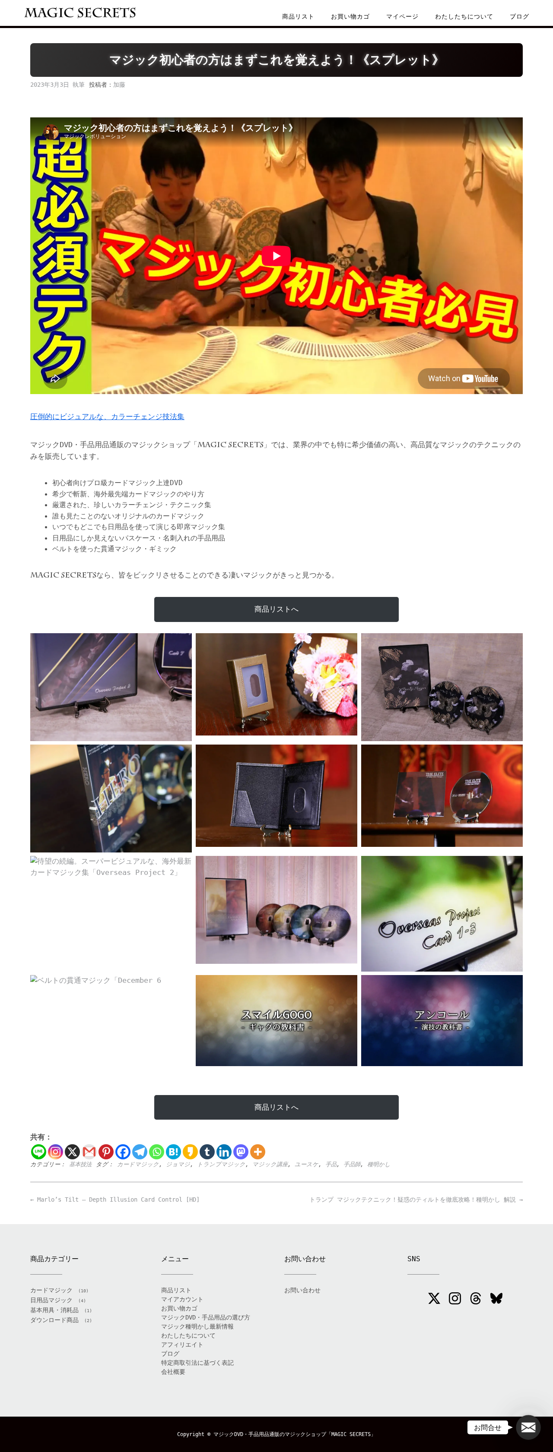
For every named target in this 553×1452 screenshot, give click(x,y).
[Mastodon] (240, 1151)
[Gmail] (89, 1151)
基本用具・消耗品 (54, 1310)
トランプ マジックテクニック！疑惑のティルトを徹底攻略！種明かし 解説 (416, 1199)
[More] (257, 1151)
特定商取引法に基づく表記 (197, 1362)
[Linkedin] (224, 1151)
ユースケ (306, 1164)
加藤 (119, 84)
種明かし (379, 1164)
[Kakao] (190, 1151)
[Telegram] (139, 1151)
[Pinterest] (106, 1151)
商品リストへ (276, 609)
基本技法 (80, 1164)
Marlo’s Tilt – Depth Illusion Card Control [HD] (115, 1199)
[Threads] (476, 1299)
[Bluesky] (496, 1299)
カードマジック (138, 1164)
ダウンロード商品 (54, 1319)
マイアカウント (182, 1299)
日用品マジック (51, 1300)
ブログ (519, 16)
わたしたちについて (464, 16)
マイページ (402, 16)
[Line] (38, 1151)
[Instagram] (55, 1151)
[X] (72, 1151)
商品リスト (298, 16)
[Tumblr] (207, 1151)
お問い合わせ (302, 1290)
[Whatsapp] (156, 1151)
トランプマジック (221, 1164)
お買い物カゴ (350, 16)
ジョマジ (178, 1164)
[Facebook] (122, 1151)
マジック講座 (270, 1164)
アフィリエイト (182, 1344)
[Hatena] (173, 1151)
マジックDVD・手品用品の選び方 (205, 1317)
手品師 (351, 1164)
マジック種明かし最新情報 (197, 1326)
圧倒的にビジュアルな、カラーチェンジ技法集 (107, 416)
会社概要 (173, 1371)
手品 (331, 1164)
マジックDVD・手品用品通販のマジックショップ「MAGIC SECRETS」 (294, 1434)
